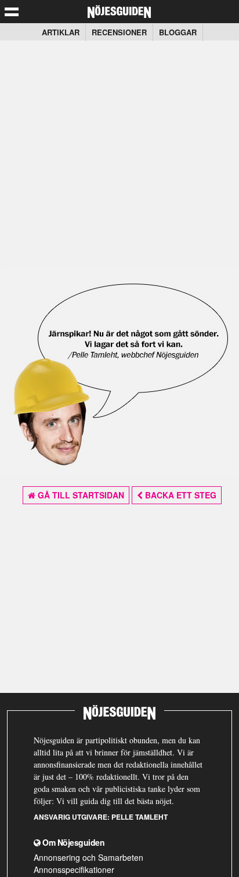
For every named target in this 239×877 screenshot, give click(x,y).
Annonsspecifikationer (74, 869)
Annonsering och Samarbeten (88, 857)
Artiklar (60, 32)
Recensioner (119, 32)
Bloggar (178, 32)
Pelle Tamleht (139, 817)
